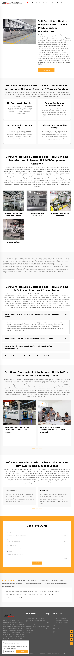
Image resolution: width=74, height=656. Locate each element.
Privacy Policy (60, 653)
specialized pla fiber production (16, 594)
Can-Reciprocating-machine (60, 214)
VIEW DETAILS (14, 201)
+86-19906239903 (60, 626)
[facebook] (71, 635)
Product (34, 3)
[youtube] (71, 639)
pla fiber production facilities (15, 598)
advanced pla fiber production (49, 591)
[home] (12, 2)
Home (28, 2)
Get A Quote (46, 70)
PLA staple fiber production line (34, 624)
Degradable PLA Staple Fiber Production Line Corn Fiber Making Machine (37, 214)
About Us (41, 3)
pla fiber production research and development (21, 591)
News (53, 3)
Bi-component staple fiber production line (35, 621)
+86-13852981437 (60, 632)
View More (8, 437)
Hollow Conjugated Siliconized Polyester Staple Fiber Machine (13, 214)
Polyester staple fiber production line (35, 618)
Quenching (29, 632)
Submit (37, 563)
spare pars (28, 628)
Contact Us (60, 3)
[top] (71, 643)
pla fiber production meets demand (41, 594)
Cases (48, 3)
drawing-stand (14, 242)
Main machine (29, 630)
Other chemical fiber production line (35, 626)
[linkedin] (71, 631)
